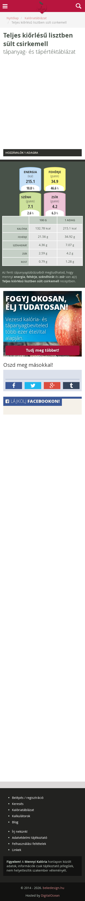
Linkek (16, 850)
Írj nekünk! (19, 831)
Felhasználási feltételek (29, 844)
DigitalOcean (50, 895)
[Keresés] (78, 6)
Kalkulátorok (21, 816)
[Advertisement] (42, 103)
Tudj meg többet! (42, 350)
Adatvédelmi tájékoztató (29, 838)
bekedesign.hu (53, 888)
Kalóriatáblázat (23, 810)
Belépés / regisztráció (27, 798)
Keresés (18, 804)
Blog (15, 822)
